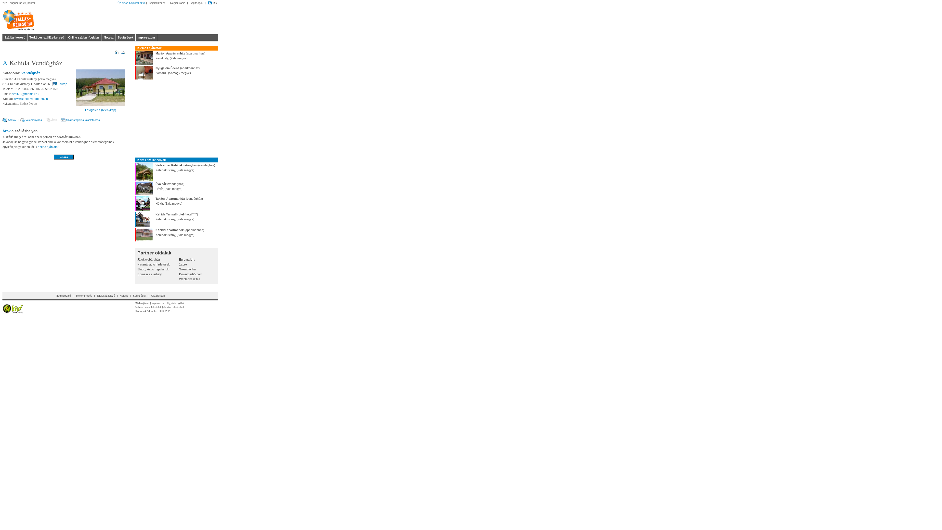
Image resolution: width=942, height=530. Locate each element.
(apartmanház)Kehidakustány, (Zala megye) (180, 232)
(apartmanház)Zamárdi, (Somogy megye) (178, 70)
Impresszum (146, 37)
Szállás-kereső (14, 37)
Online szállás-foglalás (84, 37)
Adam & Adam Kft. (147, 311)
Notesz (109, 37)
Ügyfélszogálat (175, 303)
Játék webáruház (148, 259)
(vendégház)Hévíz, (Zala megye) (170, 186)
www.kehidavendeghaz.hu (32, 99)
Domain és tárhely (149, 274)
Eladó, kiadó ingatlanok (153, 269)
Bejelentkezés (157, 2)
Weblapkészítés (189, 279)
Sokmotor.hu (187, 269)
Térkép (62, 84)
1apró (183, 264)
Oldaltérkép (158, 295)
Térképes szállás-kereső (46, 37)
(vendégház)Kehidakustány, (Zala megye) (185, 168)
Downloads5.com (190, 274)
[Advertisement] (63, 175)
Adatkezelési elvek (173, 307)
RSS (215, 2)
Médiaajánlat (142, 303)
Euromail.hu (187, 259)
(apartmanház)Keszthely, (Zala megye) (180, 56)
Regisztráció (177, 2)
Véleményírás (34, 120)
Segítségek (196, 2)
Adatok (12, 120)
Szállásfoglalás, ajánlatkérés (83, 120)
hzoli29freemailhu (25, 94)
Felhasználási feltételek (148, 307)
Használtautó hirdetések (153, 264)
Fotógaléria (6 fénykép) (100, 110)
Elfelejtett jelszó (106, 295)
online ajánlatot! (48, 147)
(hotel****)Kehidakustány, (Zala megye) (177, 217)
